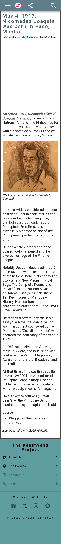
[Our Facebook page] (13, 505)
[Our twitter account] (25, 505)
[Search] (18, 5)
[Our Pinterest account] (47, 505)
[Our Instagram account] (36, 505)
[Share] (30, 5)
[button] (30, 457)
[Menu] (8, 5)
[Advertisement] (30, 75)
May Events (28, 37)
